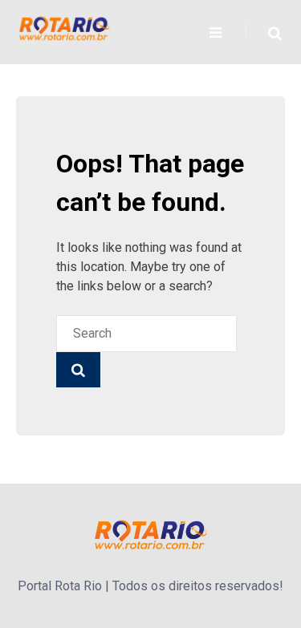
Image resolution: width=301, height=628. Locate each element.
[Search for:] (146, 333)
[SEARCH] (78, 369)
